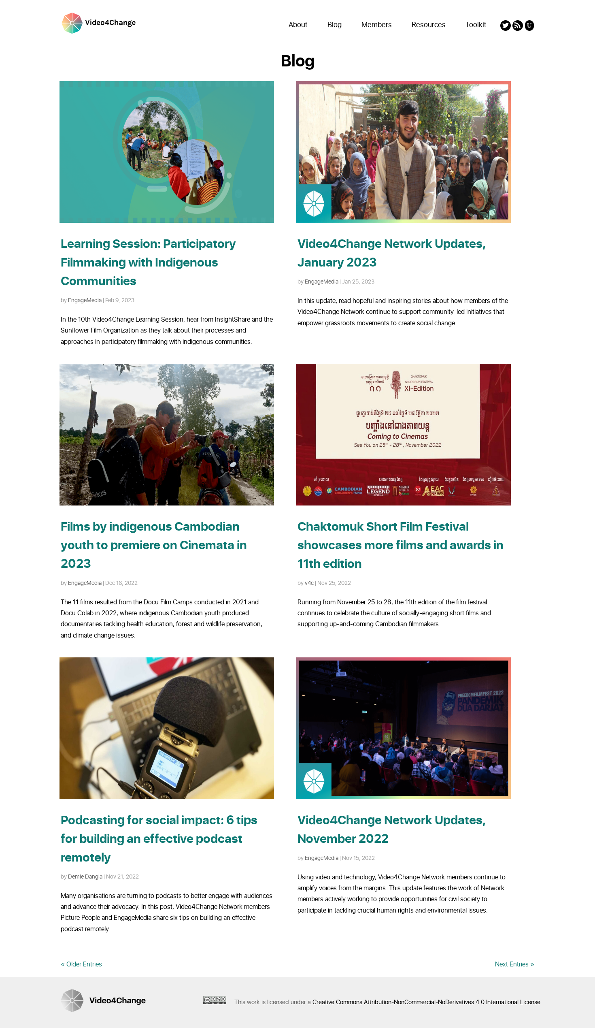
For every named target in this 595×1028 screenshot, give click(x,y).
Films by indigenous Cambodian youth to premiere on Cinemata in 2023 (154, 546)
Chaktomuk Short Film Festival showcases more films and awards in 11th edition (401, 546)
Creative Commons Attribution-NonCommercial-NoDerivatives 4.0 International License (426, 1002)
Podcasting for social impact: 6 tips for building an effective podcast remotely (159, 839)
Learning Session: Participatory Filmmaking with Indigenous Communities (148, 263)
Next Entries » (514, 964)
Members (376, 24)
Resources (429, 24)
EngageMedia (85, 300)
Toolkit (476, 24)
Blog (334, 24)
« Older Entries (81, 964)
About (298, 24)
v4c (309, 583)
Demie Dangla (85, 876)
